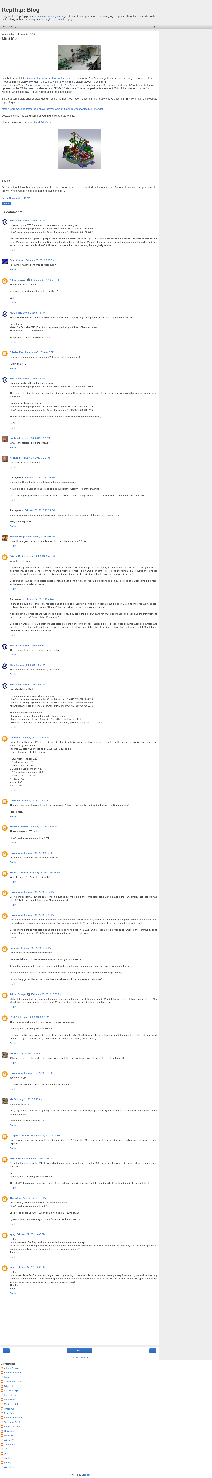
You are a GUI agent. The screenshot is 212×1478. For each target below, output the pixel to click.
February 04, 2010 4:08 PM (30, 684)
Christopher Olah (13, 1381)
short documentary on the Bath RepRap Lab (53, 85)
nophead (15, 438)
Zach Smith (10, 1444)
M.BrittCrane (45, 122)
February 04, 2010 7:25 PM (36, 737)
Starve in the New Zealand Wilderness (48, 78)
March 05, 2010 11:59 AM (39, 1158)
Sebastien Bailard (13, 1417)
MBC (12, 220)
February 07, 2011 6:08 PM (30, 1234)
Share (6, 203)
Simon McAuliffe (12, 1422)
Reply (13, 250)
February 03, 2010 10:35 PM (40, 510)
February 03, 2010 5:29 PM (30, 220)
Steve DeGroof (12, 1426)
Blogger (86, 1474)
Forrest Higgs (17, 536)
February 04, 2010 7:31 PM (36, 800)
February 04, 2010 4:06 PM (30, 665)
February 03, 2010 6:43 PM (39, 352)
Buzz (6, 1377)
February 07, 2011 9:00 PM (30, 1267)
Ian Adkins (9, 1399)
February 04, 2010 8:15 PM (44, 826)
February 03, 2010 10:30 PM (40, 477)
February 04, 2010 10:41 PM (39, 915)
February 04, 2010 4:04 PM (30, 645)
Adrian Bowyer (18, 280)
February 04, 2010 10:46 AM (40, 599)
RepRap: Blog (21, 10)
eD (11, 1053)
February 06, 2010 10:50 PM (46, 994)
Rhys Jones (16, 853)
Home (79, 1350)
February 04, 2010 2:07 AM (40, 536)
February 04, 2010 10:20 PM (45, 872)
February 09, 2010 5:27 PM (34, 1017)
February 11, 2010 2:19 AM (28, 1099)
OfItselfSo (9, 1408)
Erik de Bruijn (17, 556)
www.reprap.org (47, 16)
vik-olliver (9, 1467)
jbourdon (15, 948)
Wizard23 (9, 1440)
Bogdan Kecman (13, 1372)
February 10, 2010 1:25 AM (28, 1053)
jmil (6, 1453)
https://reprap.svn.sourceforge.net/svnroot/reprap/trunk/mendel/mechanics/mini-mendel (52, 109)
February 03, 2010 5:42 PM (45, 280)
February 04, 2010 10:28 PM (39, 892)
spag (12, 1234)
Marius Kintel (11, 1404)
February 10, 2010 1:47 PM (38, 1073)
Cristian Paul (17, 352)
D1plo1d (8, 1386)
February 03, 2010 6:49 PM (30, 378)
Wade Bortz (10, 1435)
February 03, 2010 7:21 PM (35, 457)
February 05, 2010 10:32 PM (36, 948)
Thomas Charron (19, 826)
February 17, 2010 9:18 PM (45, 1135)
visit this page (66, 19)
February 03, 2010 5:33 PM (39, 260)
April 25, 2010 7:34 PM (35, 1198)
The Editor (16, 1198)
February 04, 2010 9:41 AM (40, 556)
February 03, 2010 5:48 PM (30, 312)
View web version (79, 1357)
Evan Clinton (17, 260)
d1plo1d (14, 1017)
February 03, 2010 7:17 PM (35, 438)
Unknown (15, 737)
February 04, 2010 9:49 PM (38, 853)
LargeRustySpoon (20, 1135)
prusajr (7, 1462)
